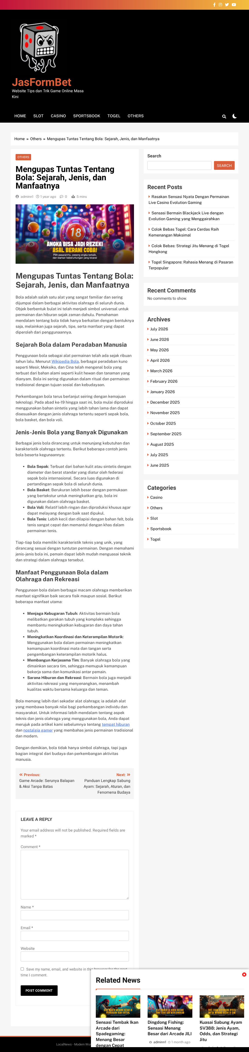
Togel (113, 116)
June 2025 (159, 465)
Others (136, 116)
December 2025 (165, 402)
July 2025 (159, 455)
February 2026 (164, 381)
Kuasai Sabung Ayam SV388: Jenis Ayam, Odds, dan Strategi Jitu (221, 1031)
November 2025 (165, 412)
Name (27, 907)
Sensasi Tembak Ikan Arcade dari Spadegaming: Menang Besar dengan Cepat (117, 1034)
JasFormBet (41, 82)
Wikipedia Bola (65, 361)
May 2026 (159, 350)
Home (20, 116)
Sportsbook (86, 116)
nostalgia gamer (38, 730)
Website (28, 949)
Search (154, 156)
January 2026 (162, 392)
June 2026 (159, 339)
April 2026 (160, 360)
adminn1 (27, 197)
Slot (38, 116)
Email (27, 928)
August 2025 (162, 444)
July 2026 (159, 329)
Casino (58, 116)
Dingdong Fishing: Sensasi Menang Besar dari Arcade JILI (170, 1028)
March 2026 (161, 371)
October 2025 (163, 423)
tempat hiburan (116, 724)
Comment (30, 847)
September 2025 (165, 434)
